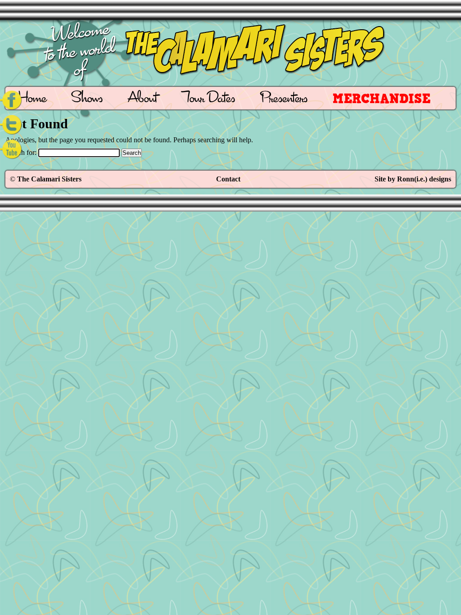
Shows (87, 99)
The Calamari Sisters (49, 179)
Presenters (283, 99)
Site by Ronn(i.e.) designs (413, 179)
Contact (228, 179)
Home (32, 99)
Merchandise (381, 98)
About (142, 99)
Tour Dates (208, 99)
